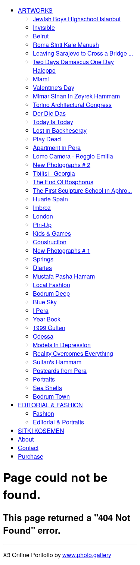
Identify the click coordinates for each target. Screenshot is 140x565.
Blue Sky (45, 302)
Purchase (30, 456)
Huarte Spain (50, 199)
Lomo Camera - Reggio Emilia (73, 156)
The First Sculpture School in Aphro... (82, 190)
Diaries (42, 267)
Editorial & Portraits (58, 422)
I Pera (41, 310)
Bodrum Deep (51, 293)
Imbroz (42, 207)
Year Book (46, 319)
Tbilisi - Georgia (54, 173)
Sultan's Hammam (57, 362)
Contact (28, 447)
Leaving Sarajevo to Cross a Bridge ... (83, 53)
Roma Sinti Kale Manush (66, 44)
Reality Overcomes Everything (73, 353)
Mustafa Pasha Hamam (64, 276)
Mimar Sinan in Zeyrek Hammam (76, 96)
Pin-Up (42, 224)
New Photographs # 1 (61, 250)
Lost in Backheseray (60, 130)
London (43, 216)
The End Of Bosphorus (63, 182)
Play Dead (47, 139)
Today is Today (53, 121)
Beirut (41, 36)
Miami (41, 79)
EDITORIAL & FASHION (50, 405)
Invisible (44, 27)
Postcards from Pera (60, 370)
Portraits (44, 379)
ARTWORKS (35, 10)
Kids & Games (52, 233)
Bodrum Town (51, 396)
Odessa (43, 336)
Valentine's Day (53, 87)
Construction (49, 242)
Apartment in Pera (57, 147)
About (26, 439)
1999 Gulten (49, 327)
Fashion (43, 413)
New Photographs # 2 (61, 164)
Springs (43, 259)
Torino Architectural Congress (72, 104)
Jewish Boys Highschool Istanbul (77, 19)
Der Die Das (49, 113)
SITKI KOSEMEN (41, 430)
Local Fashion (51, 284)
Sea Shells (47, 387)
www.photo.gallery (86, 554)
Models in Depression (62, 344)
